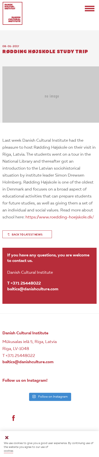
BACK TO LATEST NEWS (27, 235)
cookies (8, 451)
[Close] (7, 438)
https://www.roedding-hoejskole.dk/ (59, 217)
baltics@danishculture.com (32, 289)
